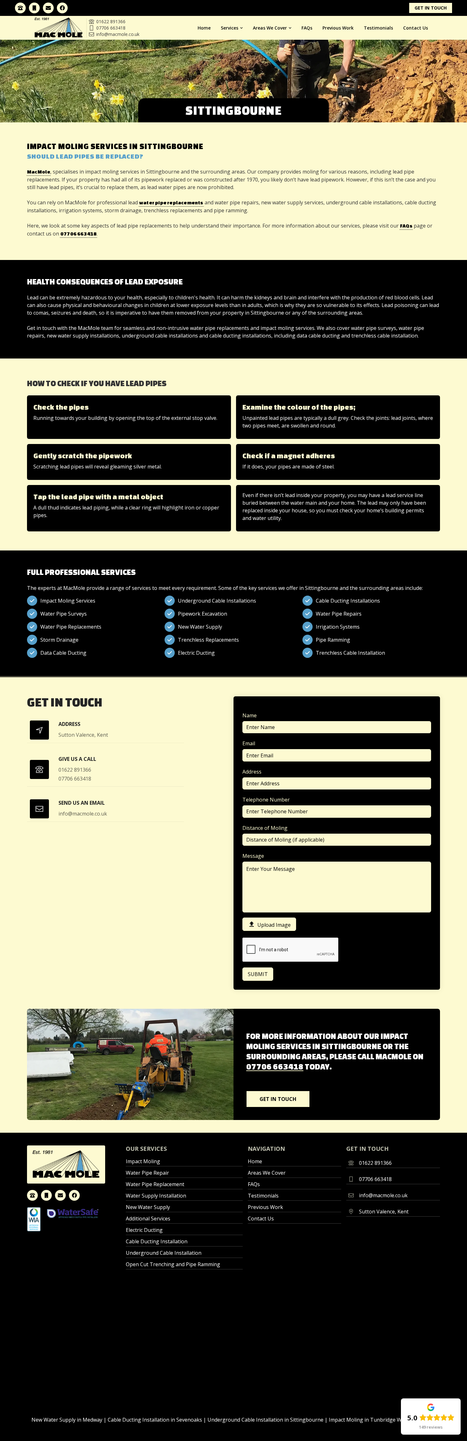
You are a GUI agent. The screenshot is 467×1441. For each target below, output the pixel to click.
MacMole (38, 171)
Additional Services (148, 1218)
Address (251, 771)
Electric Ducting (144, 1229)
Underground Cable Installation (163, 1252)
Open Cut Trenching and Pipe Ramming (173, 1264)
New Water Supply (148, 1207)
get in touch (431, 8)
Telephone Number (266, 799)
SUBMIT (258, 974)
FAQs (306, 28)
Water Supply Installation (156, 1195)
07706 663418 (107, 28)
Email (248, 743)
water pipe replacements (171, 202)
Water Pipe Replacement (155, 1184)
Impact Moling (143, 1161)
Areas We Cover (267, 1172)
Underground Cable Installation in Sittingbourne (265, 1419)
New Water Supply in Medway (66, 1419)
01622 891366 (107, 21)
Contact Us (415, 28)
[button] (232, 28)
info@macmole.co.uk (114, 34)
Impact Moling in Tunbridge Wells (369, 1419)
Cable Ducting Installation (156, 1241)
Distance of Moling (265, 827)
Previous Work (338, 28)
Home (204, 28)
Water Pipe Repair (147, 1172)
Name (249, 715)
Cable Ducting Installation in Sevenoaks (155, 1419)
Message (253, 855)
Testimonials (378, 28)
